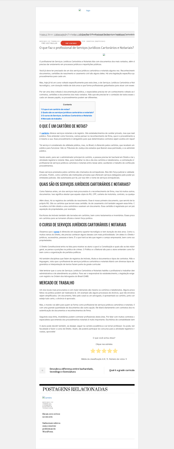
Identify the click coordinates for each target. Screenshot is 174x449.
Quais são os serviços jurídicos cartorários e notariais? (67, 112)
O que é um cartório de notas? (55, 109)
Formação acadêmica (47, 406)
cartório (45, 133)
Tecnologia (47, 408)
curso (56, 231)
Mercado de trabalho (51, 118)
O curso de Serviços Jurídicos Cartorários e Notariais (66, 115)
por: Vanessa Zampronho (93, 41)
